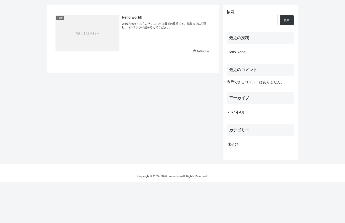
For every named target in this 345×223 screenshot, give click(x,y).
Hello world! (237, 52)
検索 (230, 12)
